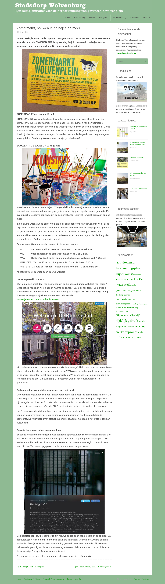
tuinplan (142, 321)
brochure (119, 280)
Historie (69, 579)
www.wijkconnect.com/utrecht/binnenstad (38, 299)
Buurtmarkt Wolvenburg (136, 157)
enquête (133, 285)
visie (140, 332)
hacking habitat (123, 295)
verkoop (140, 326)
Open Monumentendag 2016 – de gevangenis (91, 567)
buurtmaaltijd (131, 279)
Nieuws (37, 579)
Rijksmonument (122, 311)
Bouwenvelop (137, 274)
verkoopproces (126, 332)
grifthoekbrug (136, 290)
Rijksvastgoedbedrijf (128, 315)
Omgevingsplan (143, 304)
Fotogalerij (46, 579)
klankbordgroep (123, 304)
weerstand (137, 337)
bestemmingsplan (128, 268)
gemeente (123, 290)
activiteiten (124, 262)
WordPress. (146, 579)
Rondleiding (28, 579)
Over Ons (78, 579)
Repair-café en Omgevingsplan (138, 188)
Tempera (137, 579)
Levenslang (134, 304)
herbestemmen (126, 299)
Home (19, 579)
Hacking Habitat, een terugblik (32, 567)
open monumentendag (127, 307)
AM (134, 263)
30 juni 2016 (24, 32)
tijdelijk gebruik (127, 320)
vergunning (121, 326)
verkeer (131, 326)
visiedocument (123, 337)
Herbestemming (58, 579)
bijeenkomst (124, 274)
